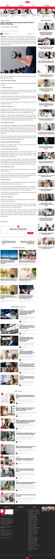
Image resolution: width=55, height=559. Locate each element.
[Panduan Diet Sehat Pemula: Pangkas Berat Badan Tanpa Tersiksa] (9, 380)
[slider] (6, 515)
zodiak (30, 550)
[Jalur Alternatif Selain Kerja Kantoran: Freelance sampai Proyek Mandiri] (46, 11)
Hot (34, 5)
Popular (21, 5)
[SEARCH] (53, 8)
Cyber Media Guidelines (49, 554)
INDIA (35, 522)
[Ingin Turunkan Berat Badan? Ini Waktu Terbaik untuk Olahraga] (9, 273)
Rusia (30, 542)
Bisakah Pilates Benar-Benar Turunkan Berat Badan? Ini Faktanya (8, 262)
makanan (34, 529)
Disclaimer (41, 554)
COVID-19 (31, 521)
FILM (35, 521)
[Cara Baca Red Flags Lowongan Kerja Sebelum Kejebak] (15, 11)
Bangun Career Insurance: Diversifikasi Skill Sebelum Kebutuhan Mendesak (5, 15)
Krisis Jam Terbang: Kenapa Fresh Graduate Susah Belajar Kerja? (46, 147)
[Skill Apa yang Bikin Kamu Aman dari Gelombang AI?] (46, 241)
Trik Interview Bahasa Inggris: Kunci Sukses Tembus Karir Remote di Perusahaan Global (27, 365)
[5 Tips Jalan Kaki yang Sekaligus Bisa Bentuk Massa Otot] (27, 273)
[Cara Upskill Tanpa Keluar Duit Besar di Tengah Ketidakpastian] (26, 11)
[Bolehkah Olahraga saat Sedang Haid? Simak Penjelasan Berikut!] (9, 290)
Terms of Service (36, 554)
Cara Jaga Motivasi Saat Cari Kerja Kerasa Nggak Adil (35, 15)
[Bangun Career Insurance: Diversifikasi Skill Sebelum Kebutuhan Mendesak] (5, 11)
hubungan (30, 522)
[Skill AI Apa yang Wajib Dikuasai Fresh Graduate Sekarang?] (46, 113)
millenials (30, 532)
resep (36, 540)
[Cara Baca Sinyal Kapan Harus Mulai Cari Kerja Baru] (46, 183)
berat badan (31, 511)
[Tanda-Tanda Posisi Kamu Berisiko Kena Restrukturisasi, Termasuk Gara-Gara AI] (46, 212)
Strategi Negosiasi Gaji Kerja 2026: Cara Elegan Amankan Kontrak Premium (27, 327)
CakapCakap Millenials (33, 514)
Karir (17, 406)
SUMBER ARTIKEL (4, 221)
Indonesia (31, 524)
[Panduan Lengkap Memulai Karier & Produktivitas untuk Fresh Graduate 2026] (8, 398)
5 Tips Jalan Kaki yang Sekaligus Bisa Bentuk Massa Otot (27, 279)
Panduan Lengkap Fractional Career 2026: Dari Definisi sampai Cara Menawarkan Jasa (25, 409)
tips (35, 543)
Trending (46, 5)
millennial (35, 532)
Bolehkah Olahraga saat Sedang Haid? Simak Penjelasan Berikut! (9, 297)
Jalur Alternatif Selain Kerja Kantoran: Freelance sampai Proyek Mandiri (46, 90)
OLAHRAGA (7, 277)
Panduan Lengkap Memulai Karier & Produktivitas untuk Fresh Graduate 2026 (25, 396)
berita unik (37, 511)
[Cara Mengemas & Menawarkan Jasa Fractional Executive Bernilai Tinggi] (8, 436)
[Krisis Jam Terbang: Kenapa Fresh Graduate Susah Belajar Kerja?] (46, 140)
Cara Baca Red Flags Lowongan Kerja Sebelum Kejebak (15, 15)
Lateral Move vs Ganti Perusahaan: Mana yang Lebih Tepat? (46, 204)
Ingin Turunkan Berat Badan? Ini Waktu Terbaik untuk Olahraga (9, 279)
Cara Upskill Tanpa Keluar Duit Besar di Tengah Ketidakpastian (25, 15)
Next (54, 13)
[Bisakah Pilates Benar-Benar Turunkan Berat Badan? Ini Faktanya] (9, 255)
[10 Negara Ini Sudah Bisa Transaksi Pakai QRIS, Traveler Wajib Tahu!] (8, 461)
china (37, 519)
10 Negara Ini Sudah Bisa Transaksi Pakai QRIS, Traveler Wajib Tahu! (25, 459)
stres (10, 93)
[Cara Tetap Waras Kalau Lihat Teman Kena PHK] (46, 227)
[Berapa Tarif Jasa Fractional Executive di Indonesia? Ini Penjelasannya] (8, 450)
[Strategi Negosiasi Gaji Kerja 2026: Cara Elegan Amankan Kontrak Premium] (9, 329)
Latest (7, 5)
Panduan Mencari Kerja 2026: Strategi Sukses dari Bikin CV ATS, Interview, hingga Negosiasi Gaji (27, 313)
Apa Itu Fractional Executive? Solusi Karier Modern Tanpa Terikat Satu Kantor (25, 470)
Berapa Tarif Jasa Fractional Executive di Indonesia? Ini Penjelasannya (26, 447)
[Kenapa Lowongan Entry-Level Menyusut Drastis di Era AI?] (46, 155)
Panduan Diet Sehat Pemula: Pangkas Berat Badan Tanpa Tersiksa (26, 378)
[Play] (1, 515)
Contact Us (30, 554)
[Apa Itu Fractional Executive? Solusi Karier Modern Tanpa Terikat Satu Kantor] (8, 472)
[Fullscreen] (11, 515)
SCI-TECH (18, 457)
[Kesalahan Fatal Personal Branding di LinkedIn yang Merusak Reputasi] (8, 485)
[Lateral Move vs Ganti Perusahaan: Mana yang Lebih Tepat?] (46, 197)
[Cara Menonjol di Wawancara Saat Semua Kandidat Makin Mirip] (46, 98)
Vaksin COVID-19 (37, 545)
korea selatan (37, 527)
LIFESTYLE (2, 277)
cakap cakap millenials (33, 516)
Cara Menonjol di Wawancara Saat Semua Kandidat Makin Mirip (46, 105)
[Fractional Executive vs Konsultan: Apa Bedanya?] (8, 498)
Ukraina (30, 545)
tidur (16, 119)
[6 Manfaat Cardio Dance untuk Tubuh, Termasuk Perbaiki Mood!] (27, 255)
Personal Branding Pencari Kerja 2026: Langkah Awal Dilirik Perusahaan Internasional (26, 339)
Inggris (35, 524)
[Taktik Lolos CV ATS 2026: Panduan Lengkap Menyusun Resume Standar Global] (9, 354)
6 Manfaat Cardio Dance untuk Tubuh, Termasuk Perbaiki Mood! (27, 261)
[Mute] (10, 515)
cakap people (31, 519)
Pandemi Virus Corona (33, 537)
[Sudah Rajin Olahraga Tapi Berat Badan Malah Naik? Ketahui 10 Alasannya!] (27, 290)
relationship (31, 540)
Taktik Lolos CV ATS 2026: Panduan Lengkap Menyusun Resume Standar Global (26, 352)
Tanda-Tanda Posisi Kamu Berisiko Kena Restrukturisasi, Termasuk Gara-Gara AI (46, 219)
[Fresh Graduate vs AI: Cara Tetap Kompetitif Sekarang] (46, 169)
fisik (32, 39)
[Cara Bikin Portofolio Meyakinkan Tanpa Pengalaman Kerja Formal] (46, 126)
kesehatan (31, 527)
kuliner (30, 529)
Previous (0, 13)
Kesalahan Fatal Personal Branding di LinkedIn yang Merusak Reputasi (26, 483)
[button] (7, 513)
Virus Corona (31, 548)
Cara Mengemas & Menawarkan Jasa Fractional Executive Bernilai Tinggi (26, 434)
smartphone (31, 543)
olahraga (30, 535)
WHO (37, 548)
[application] (7, 512)
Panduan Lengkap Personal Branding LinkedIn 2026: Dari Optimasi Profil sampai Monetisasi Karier (25, 422)
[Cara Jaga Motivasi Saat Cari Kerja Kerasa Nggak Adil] (36, 11)
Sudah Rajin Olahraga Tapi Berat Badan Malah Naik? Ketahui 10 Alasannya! (26, 297)
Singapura (34, 542)
